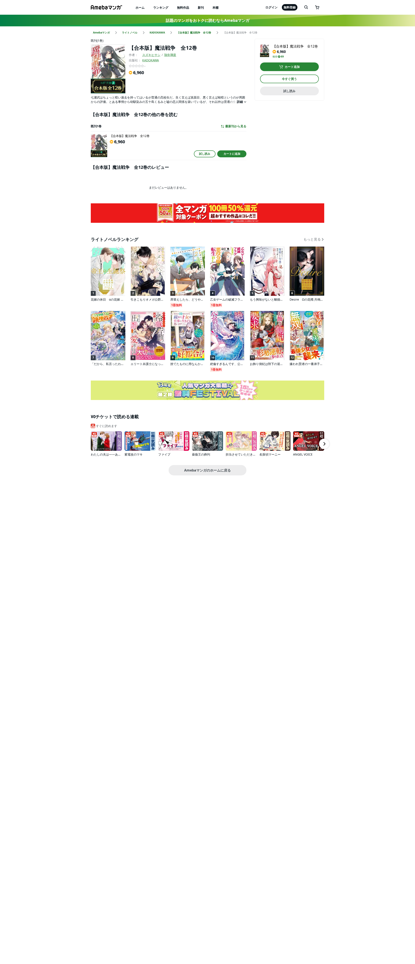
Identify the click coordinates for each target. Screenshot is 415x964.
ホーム (140, 7)
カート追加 (292, 67)
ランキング (160, 7)
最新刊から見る (235, 126)
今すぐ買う (289, 79)
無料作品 (183, 7)
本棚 (215, 7)
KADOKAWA (150, 60)
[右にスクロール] (324, 444)
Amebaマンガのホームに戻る (207, 470)
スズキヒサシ (151, 55)
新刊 (201, 7)
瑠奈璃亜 (170, 55)
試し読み (204, 154)
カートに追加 (231, 154)
